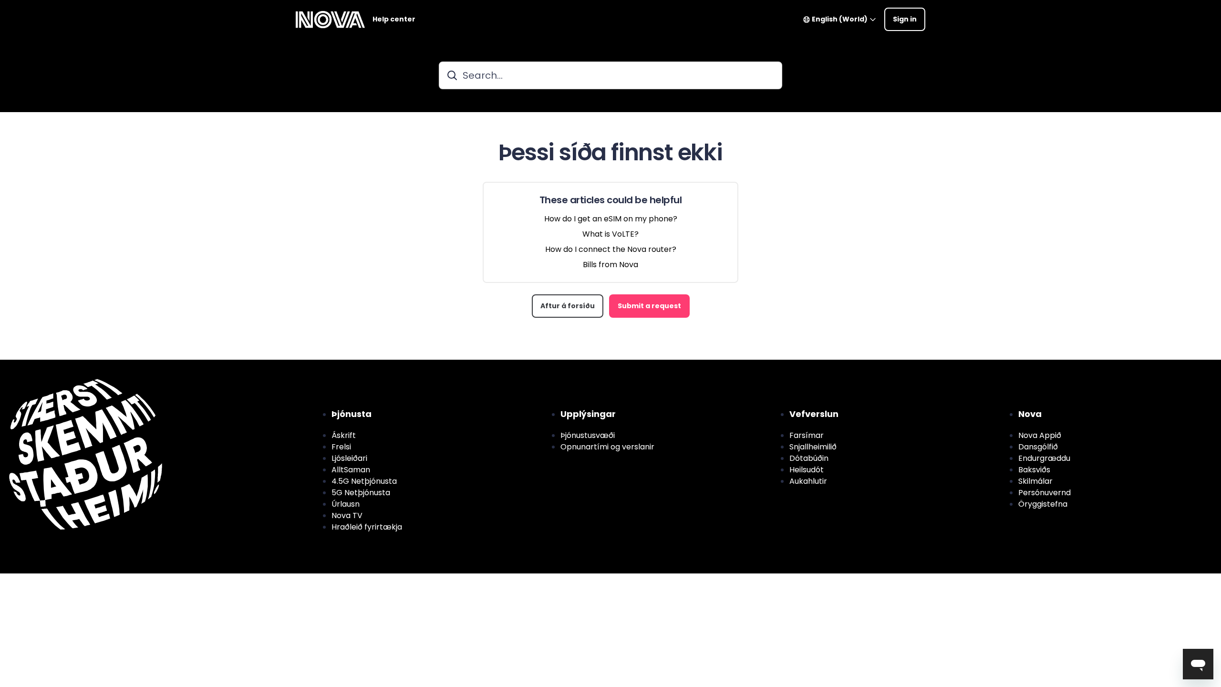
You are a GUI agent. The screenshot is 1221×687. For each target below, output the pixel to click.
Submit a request (649, 306)
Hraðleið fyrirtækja (366, 526)
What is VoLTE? (610, 234)
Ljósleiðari (349, 458)
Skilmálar (1035, 481)
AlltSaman (350, 469)
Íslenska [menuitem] (74, 365)
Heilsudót (806, 469)
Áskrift (343, 435)
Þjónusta (351, 414)
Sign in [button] (905, 19)
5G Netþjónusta (360, 492)
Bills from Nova (610, 264)
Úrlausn (345, 504)
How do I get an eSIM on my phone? (610, 218)
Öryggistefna (1042, 504)
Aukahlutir (808, 481)
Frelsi (341, 446)
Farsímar (806, 435)
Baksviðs (1034, 469)
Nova (1030, 414)
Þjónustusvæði (587, 435)
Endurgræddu (1044, 458)
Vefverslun (813, 414)
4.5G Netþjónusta (364, 481)
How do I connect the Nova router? (610, 249)
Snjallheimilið (813, 446)
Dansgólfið (1038, 446)
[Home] (330, 19)
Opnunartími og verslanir (607, 446)
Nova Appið (1039, 435)
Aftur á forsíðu (567, 306)
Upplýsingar (588, 414)
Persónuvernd (1044, 492)
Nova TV (346, 515)
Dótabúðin (808, 458)
